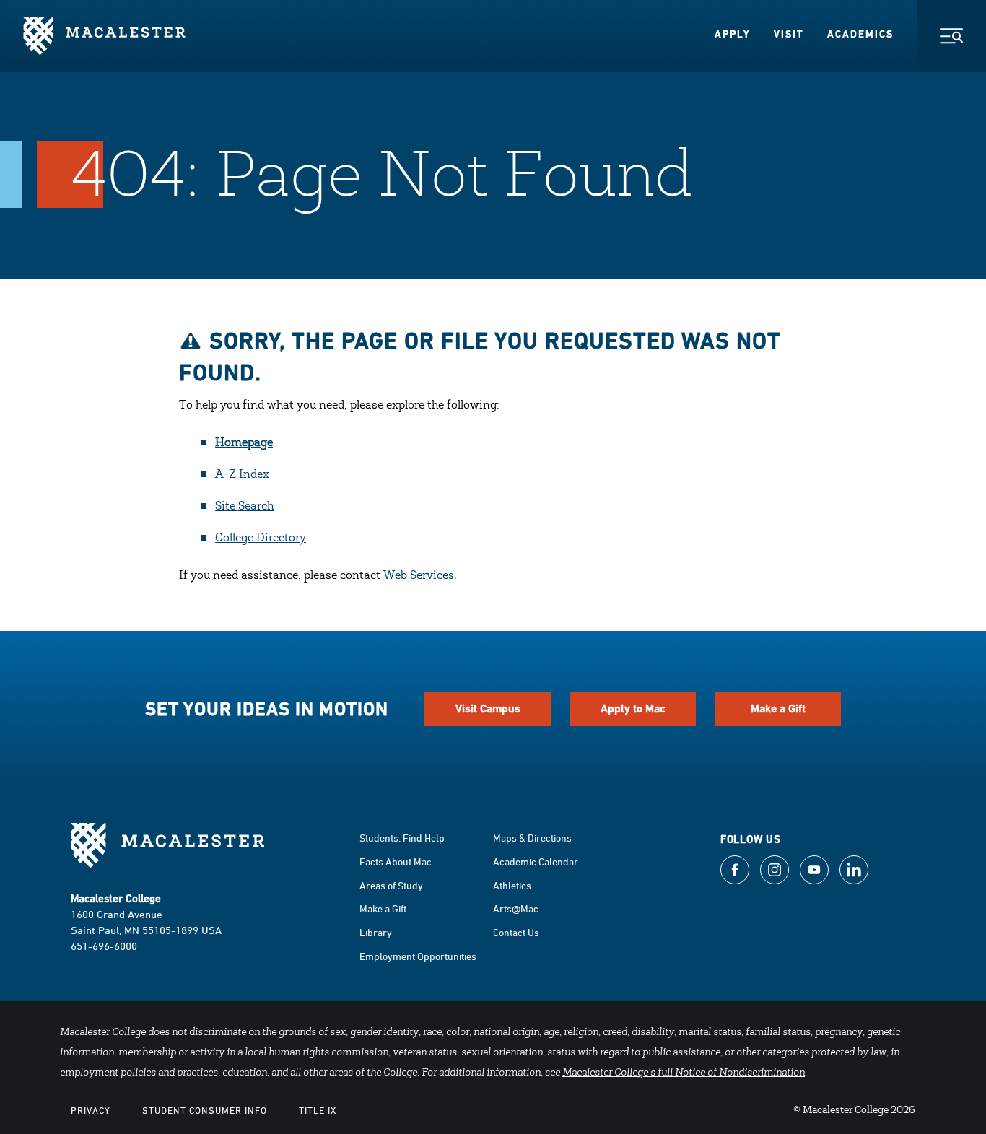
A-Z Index (242, 475)
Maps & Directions (532, 838)
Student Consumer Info (204, 1110)
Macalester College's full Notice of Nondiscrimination (683, 1073)
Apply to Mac (633, 708)
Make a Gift (778, 708)
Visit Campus (487, 708)
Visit (789, 34)
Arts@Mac (515, 908)
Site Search (244, 507)
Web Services (418, 576)
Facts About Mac (395, 861)
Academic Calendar (535, 861)
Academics (860, 34)
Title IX (317, 1110)
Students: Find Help (402, 838)
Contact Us (516, 932)
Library (375, 932)
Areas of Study (391, 885)
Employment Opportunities (417, 956)
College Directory (260, 538)
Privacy (90, 1110)
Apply (733, 34)
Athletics (512, 885)
